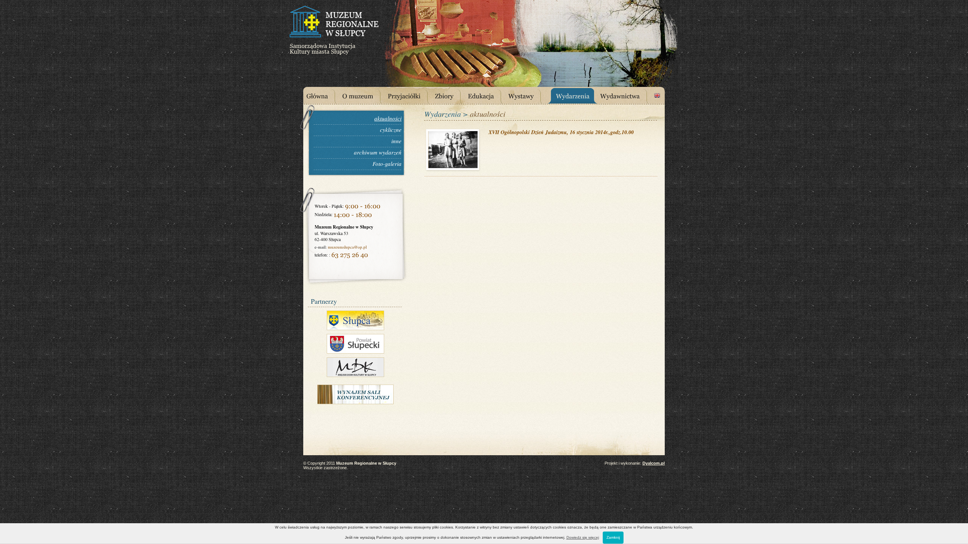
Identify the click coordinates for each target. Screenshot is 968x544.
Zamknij (613, 537)
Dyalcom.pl (653, 463)
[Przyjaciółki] (410, 95)
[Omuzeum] (363, 95)
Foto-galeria (387, 163)
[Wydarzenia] (575, 95)
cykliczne (391, 129)
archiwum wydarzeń (378, 152)
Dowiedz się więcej (582, 537)
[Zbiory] (450, 95)
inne (396, 141)
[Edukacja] (486, 95)
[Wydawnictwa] (625, 95)
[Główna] (322, 95)
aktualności (388, 118)
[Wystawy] (526, 95)
